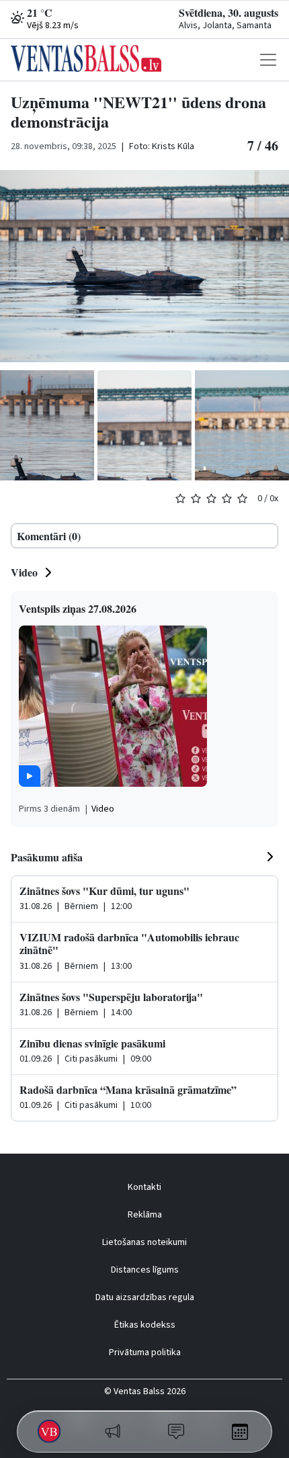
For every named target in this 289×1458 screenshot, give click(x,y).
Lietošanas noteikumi (144, 1242)
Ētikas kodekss (144, 1325)
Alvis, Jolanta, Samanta (225, 25)
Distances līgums (145, 1270)
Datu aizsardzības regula (144, 1297)
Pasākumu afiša (47, 857)
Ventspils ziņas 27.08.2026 (77, 608)
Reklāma (145, 1214)
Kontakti (144, 1187)
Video (24, 572)
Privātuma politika (145, 1352)
